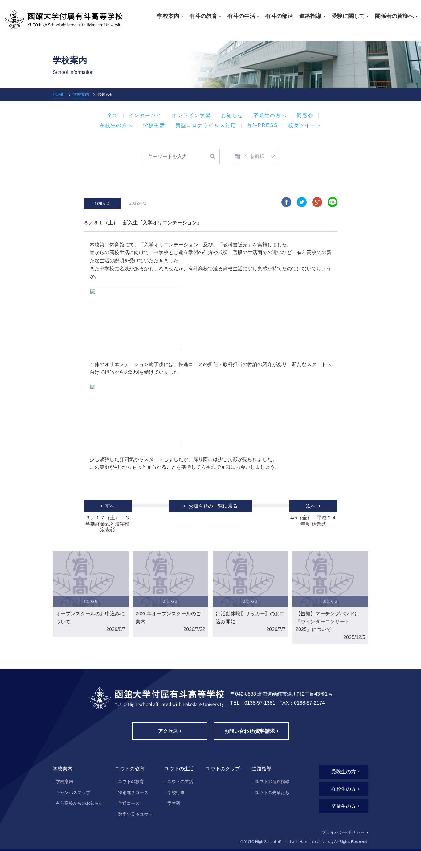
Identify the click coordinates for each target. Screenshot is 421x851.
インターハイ (145, 115)
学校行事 (176, 792)
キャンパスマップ (73, 792)
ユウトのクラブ (223, 768)
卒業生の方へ (270, 115)
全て (112, 115)
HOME (59, 94)
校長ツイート (304, 125)
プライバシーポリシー (343, 832)
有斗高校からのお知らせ (79, 803)
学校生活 (154, 125)
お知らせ (232, 115)
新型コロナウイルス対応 (205, 125)
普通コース (129, 803)
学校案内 (81, 94)
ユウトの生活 (180, 781)
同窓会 (305, 115)
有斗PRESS (262, 125)
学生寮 (173, 803)
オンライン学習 (191, 115)
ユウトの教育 (131, 781)
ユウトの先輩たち (272, 792)
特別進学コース (133, 792)
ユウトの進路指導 (272, 781)
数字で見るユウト (135, 814)
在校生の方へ (116, 125)
